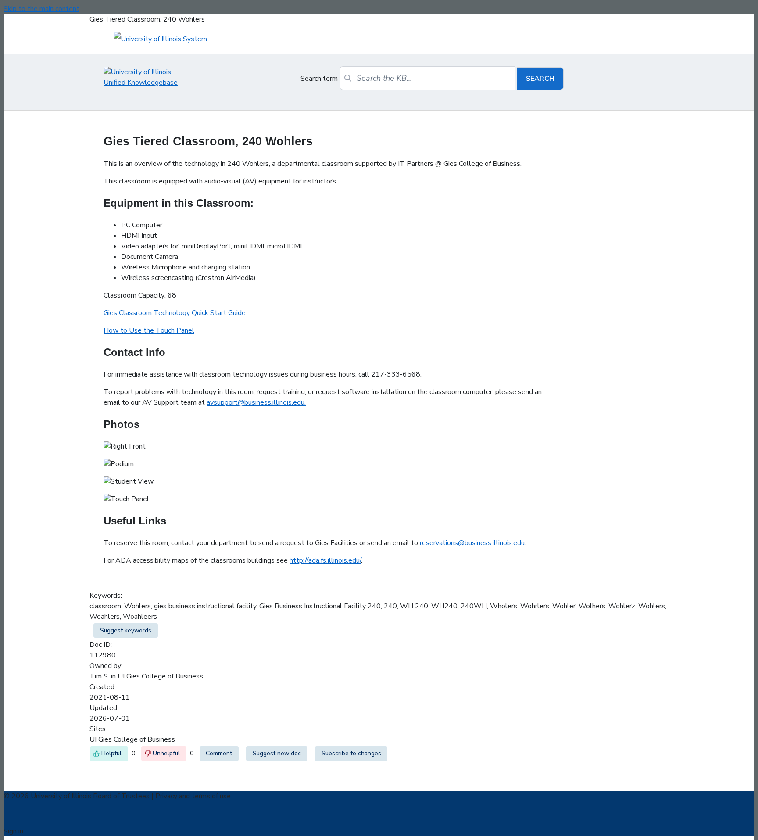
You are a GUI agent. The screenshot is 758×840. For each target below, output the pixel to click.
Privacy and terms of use (193, 796)
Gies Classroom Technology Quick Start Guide (175, 313)
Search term (319, 78)
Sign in (13, 831)
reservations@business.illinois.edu (472, 543)
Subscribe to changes (351, 753)
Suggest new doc (277, 753)
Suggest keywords (125, 630)
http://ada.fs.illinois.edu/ (325, 560)
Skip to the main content (41, 9)
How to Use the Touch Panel (149, 330)
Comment (219, 753)
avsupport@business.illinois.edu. (256, 402)
